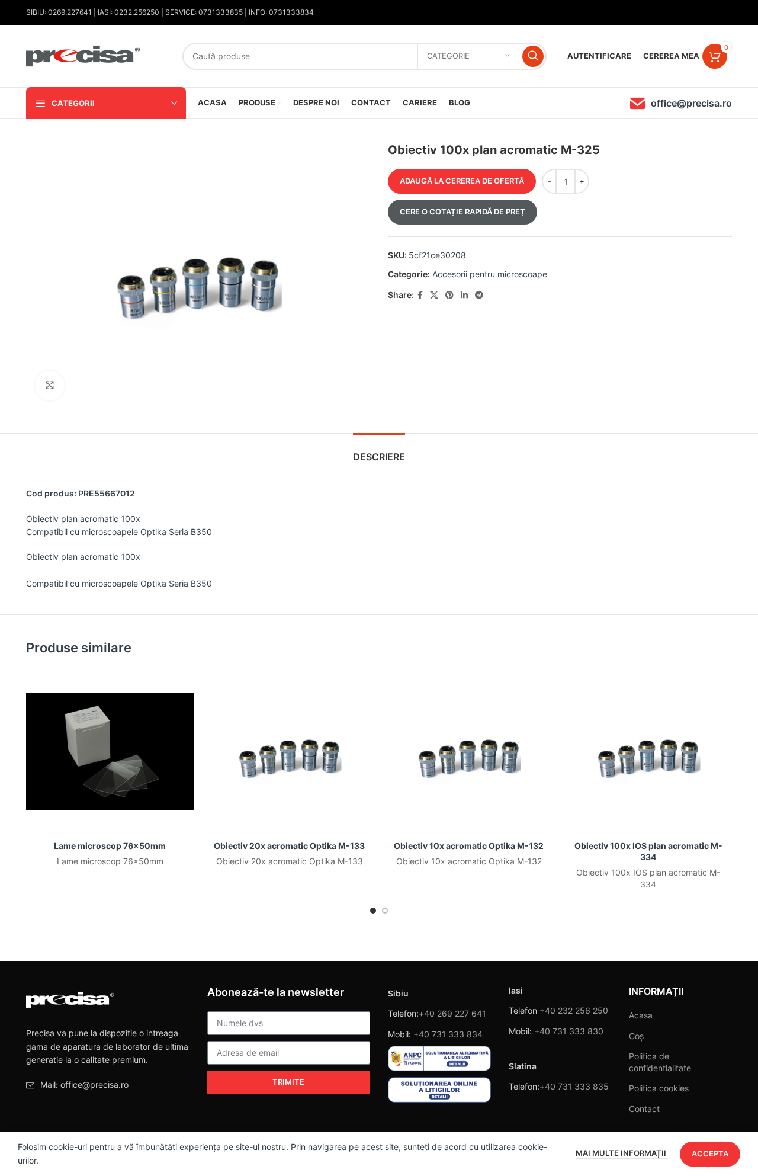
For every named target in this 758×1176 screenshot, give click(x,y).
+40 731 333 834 (448, 1034)
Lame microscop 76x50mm (110, 846)
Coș (636, 1036)
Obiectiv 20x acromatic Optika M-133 (289, 846)
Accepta (710, 1153)
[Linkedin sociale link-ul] (464, 295)
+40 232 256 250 (573, 1010)
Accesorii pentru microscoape (489, 274)
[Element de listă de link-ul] (108, 1084)
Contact (644, 1109)
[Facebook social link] (420, 295)
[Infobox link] (681, 103)
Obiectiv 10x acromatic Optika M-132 (469, 846)
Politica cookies (659, 1088)
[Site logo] (83, 55)
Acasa (641, 1015)
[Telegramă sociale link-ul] (479, 295)
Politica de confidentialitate (660, 1062)
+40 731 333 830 (568, 1031)
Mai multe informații (622, 1153)
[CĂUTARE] (533, 56)
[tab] (379, 451)
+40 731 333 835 (574, 1086)
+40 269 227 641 (452, 1013)
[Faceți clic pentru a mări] (50, 385)
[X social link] (434, 295)
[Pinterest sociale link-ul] (449, 295)
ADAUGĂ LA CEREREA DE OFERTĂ (462, 180)
